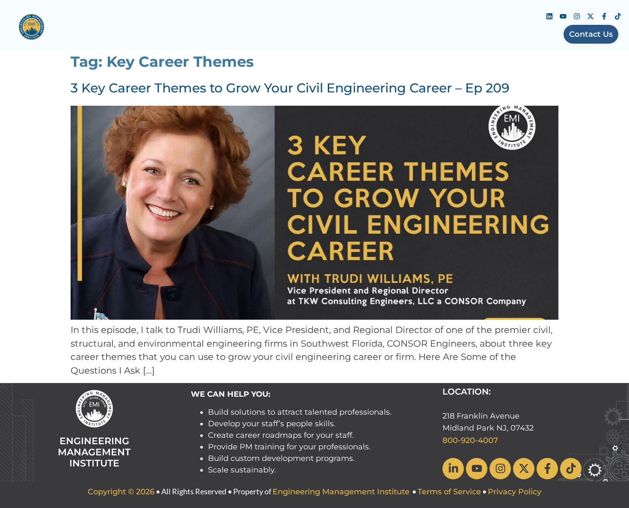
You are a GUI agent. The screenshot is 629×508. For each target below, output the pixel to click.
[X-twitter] (590, 16)
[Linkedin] (549, 16)
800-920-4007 (470, 440)
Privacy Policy (514, 491)
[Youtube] (563, 16)
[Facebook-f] (604, 16)
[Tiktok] (618, 16)
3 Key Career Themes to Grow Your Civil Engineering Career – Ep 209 (290, 88)
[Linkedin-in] (453, 468)
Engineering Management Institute (341, 491)
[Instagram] (577, 16)
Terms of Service (449, 491)
